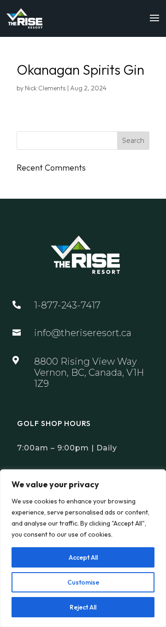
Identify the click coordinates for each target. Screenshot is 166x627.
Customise (83, 582)
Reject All (83, 607)
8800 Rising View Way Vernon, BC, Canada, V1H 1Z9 (89, 372)
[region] (83, 548)
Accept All (83, 557)
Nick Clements (45, 88)
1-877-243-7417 (67, 305)
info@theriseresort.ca (82, 332)
